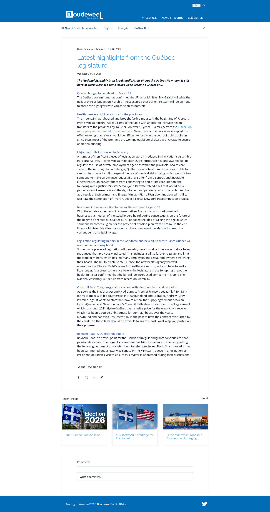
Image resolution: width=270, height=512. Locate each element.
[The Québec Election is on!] (84, 416)
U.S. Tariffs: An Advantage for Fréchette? (134, 436)
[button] (151, 18)
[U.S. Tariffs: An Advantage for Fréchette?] (135, 416)
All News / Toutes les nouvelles (79, 28)
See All (204, 398)
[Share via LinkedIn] (93, 377)
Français (123, 28)
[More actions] (191, 49)
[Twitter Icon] (204, 504)
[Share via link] (101, 377)
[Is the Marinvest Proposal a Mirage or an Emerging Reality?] (185, 416)
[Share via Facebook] (78, 377)
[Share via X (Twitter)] (86, 377)
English (108, 28)
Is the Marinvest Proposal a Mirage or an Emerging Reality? (184, 436)
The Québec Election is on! (83, 435)
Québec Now (141, 28)
